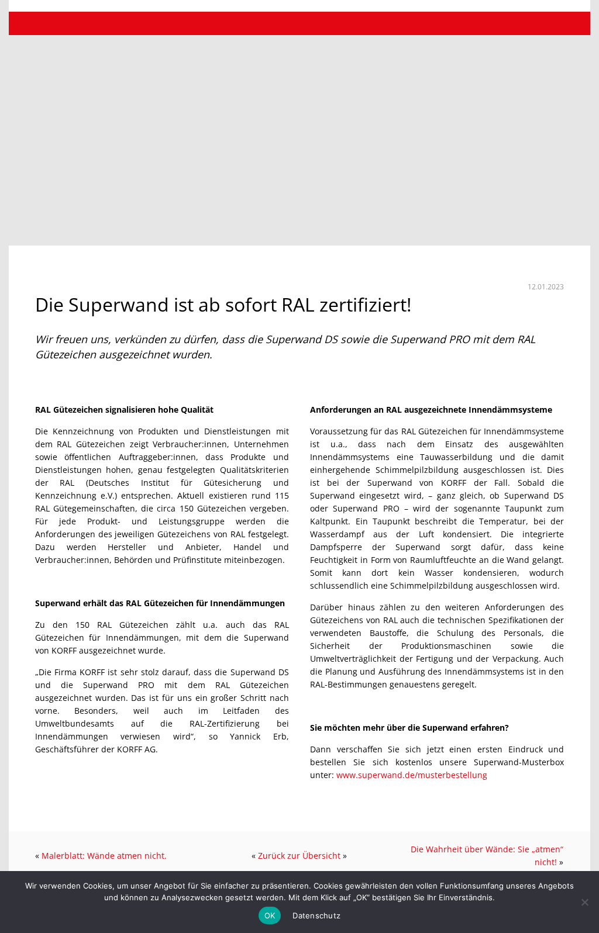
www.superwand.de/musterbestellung (411, 774)
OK (270, 915)
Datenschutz (316, 915)
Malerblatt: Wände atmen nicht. (104, 855)
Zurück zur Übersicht (299, 855)
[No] (584, 902)
